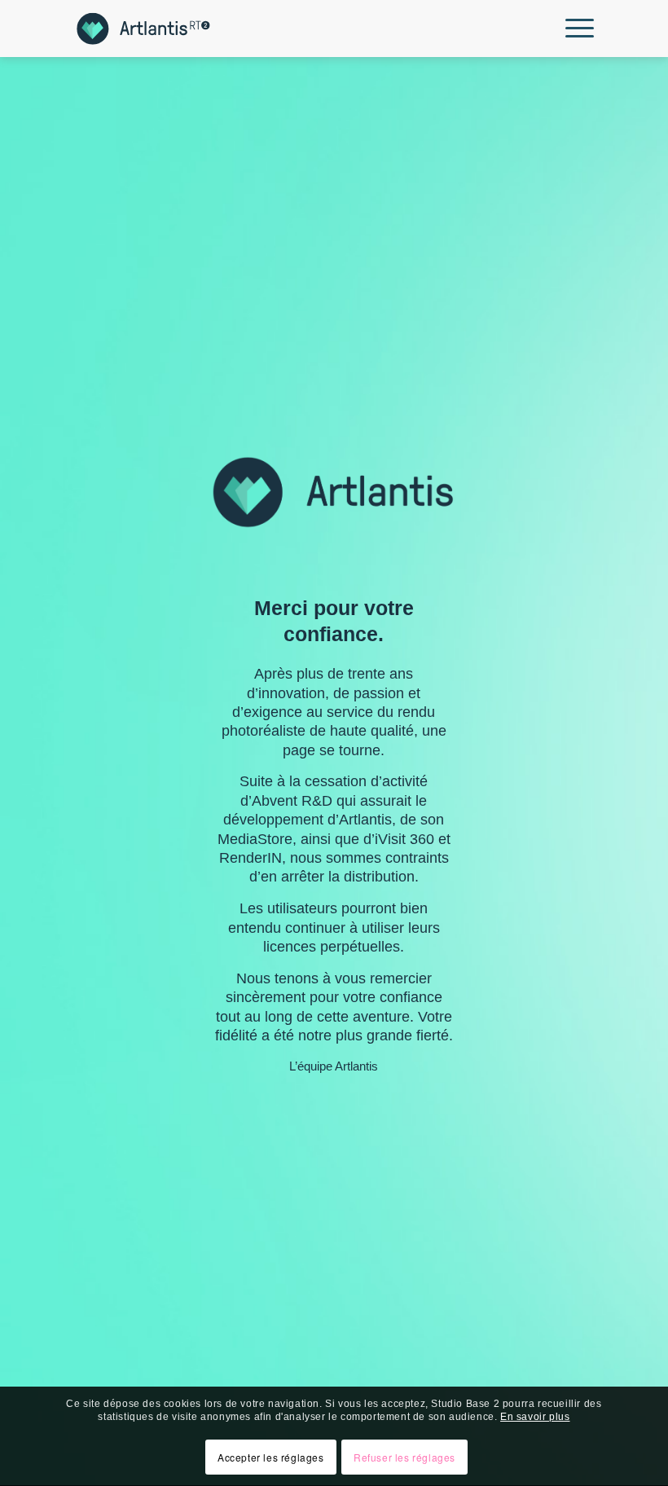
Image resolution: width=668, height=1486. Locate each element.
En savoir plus (534, 1416)
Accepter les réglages (271, 1457)
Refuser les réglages (404, 1457)
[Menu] (575, 28)
